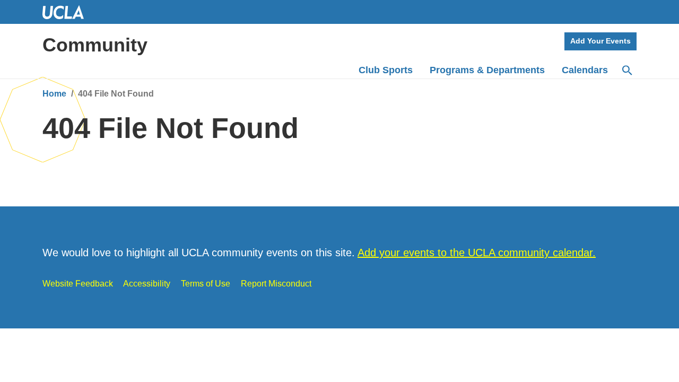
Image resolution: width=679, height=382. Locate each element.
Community (94, 45)
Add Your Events (600, 41)
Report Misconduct (276, 283)
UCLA (67, 12)
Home (54, 93)
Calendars (585, 70)
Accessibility (146, 283)
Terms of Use (205, 283)
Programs (487, 70)
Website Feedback (77, 283)
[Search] (626, 70)
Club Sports (386, 70)
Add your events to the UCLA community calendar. (477, 252)
